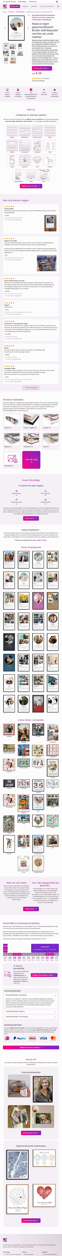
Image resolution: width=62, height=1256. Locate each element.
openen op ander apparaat (13, 1254)
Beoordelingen (29, 1254)
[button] (6, 46)
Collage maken (14, 6)
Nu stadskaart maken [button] (30, 1220)
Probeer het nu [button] (30, 518)
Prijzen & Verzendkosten (47, 6)
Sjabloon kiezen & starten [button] (30, 186)
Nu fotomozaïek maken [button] (30, 1133)
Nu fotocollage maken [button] (41, 68)
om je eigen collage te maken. (38, 540)
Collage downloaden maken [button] (43, 975)
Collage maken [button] (30, 909)
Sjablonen (25, 6)
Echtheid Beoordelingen (50, 1254)
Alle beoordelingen (32, 387)
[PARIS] (31, 174)
